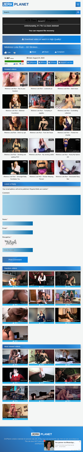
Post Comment (15, 260)
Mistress (43, 62)
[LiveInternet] (41, 447)
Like (9, 52)
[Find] (78, 12)
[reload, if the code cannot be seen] (10, 246)
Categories (32, 62)
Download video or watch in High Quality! (42, 39)
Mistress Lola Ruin (67, 62)
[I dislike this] (15, 53)
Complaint (60, 52)
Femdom (53, 62)
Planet (16, 4)
